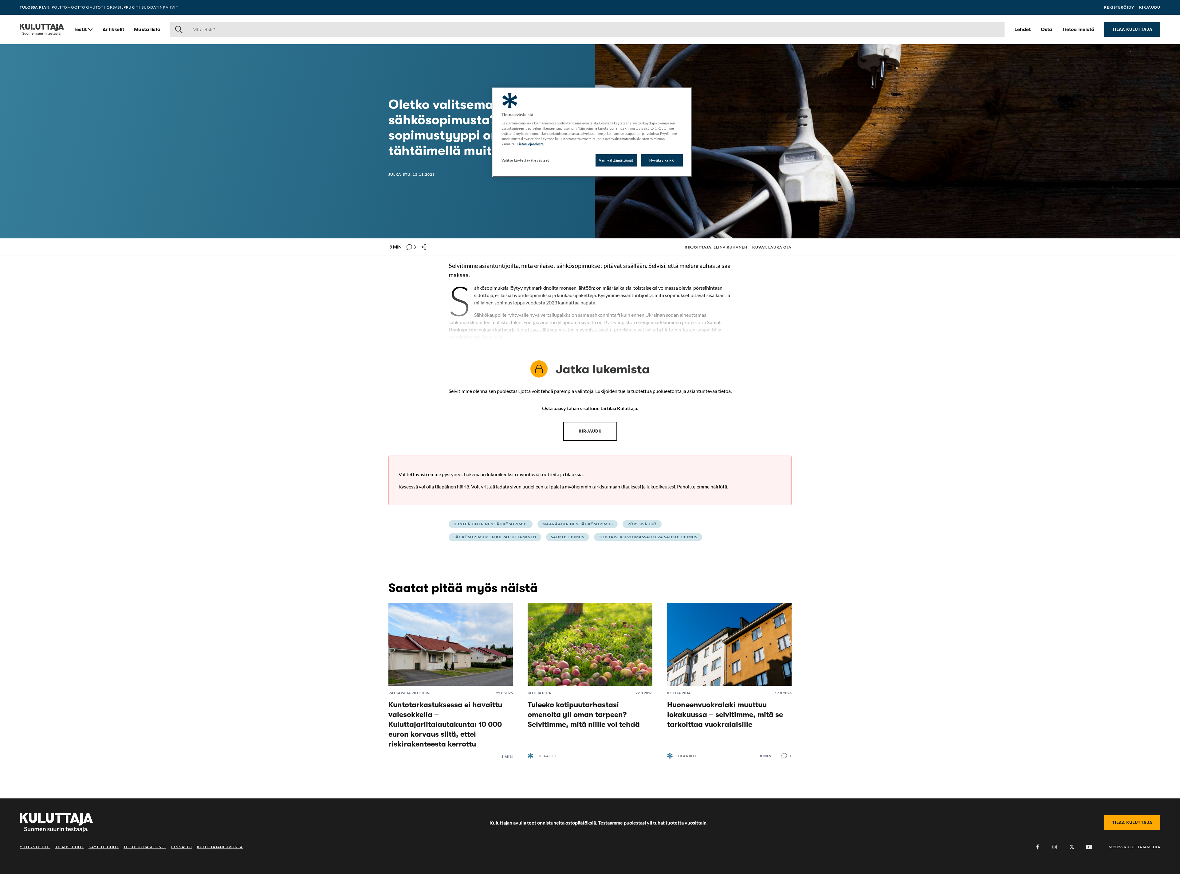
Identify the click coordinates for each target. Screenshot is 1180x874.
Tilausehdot (69, 847)
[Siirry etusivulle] (42, 29)
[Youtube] (1089, 847)
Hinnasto (181, 847)
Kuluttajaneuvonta (220, 847)
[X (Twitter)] (1071, 847)
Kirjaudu (1149, 7)
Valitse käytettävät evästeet (525, 160)
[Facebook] (1037, 847)
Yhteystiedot (35, 847)
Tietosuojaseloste (145, 847)
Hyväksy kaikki (662, 160)
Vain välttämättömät (616, 160)
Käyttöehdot (103, 847)
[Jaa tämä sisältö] (423, 247)
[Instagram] (1054, 847)
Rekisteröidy (1119, 7)
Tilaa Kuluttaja (1132, 29)
